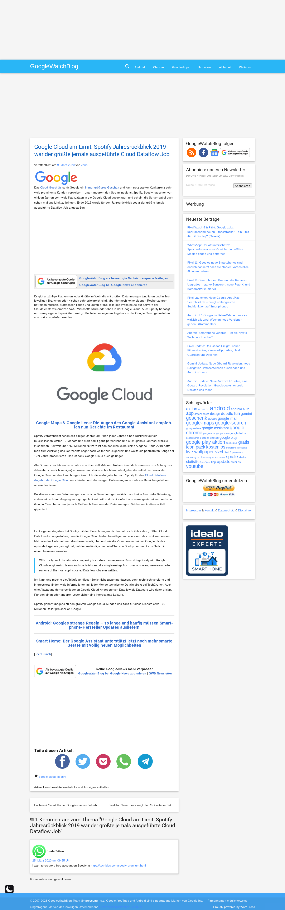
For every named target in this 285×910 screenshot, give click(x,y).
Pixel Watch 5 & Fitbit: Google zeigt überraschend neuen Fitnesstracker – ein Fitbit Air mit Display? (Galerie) (218, 232)
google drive (222, 433)
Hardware (204, 67)
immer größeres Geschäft (102, 187)
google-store (193, 428)
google (212, 418)
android (220, 408)
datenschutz (201, 413)
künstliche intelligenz (236, 447)
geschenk (196, 418)
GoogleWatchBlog (54, 66)
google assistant (215, 428)
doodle (227, 413)
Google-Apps (180, 67)
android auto (240, 409)
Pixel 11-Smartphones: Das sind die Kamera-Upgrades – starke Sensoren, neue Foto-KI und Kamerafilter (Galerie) (218, 284)
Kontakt (209, 510)
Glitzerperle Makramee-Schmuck (120, 907)
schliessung (204, 457)
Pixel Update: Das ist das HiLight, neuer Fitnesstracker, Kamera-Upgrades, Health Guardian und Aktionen (214, 350)
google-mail (227, 418)
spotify (61, 776)
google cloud (47, 776)
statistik (192, 462)
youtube (194, 466)
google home (192, 438)
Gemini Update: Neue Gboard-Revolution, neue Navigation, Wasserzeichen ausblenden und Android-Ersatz (218, 368)
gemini (246, 414)
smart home (218, 457)
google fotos (238, 433)
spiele (232, 456)
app (190, 413)
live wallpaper (200, 451)
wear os (236, 462)
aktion (191, 409)
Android (140, 67)
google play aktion (205, 442)
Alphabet (225, 67)
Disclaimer (245, 510)
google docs (209, 433)
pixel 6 (227, 452)
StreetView (204, 462)
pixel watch (237, 452)
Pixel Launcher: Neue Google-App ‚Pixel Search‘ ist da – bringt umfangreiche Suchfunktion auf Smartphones (213, 302)
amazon (203, 409)
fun (237, 413)
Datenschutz (226, 510)
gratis (243, 442)
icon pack (195, 447)
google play (228, 438)
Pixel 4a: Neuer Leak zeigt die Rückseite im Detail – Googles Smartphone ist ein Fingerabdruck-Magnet (176, 805)
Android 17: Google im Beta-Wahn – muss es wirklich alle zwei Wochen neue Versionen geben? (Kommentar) (217, 320)
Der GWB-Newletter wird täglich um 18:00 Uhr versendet (214, 176)
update (224, 461)
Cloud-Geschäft (50, 187)
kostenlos (215, 447)
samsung (191, 457)
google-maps (200, 423)
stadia (242, 457)
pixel (218, 452)
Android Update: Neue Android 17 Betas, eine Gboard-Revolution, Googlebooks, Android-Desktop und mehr (217, 385)
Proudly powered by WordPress (234, 907)
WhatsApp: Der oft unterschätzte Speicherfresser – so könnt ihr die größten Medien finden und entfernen (215, 249)
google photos (209, 437)
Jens (84, 165)
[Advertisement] (35, 29)
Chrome (158, 67)
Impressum (193, 510)
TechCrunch (43, 654)
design (215, 413)
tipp (213, 462)
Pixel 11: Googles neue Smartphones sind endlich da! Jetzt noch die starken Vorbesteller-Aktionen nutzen (218, 267)
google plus (231, 443)
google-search (230, 423)
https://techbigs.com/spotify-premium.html (118, 865)
